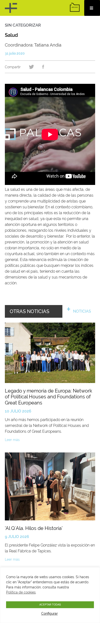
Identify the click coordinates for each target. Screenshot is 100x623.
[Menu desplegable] (92, 8)
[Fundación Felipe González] (11, 8)
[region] (50, 595)
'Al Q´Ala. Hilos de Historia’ (34, 528)
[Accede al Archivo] (75, 7)
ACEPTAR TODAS (50, 604)
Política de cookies (21, 592)
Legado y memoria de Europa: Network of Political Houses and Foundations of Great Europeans (48, 397)
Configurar (49, 613)
